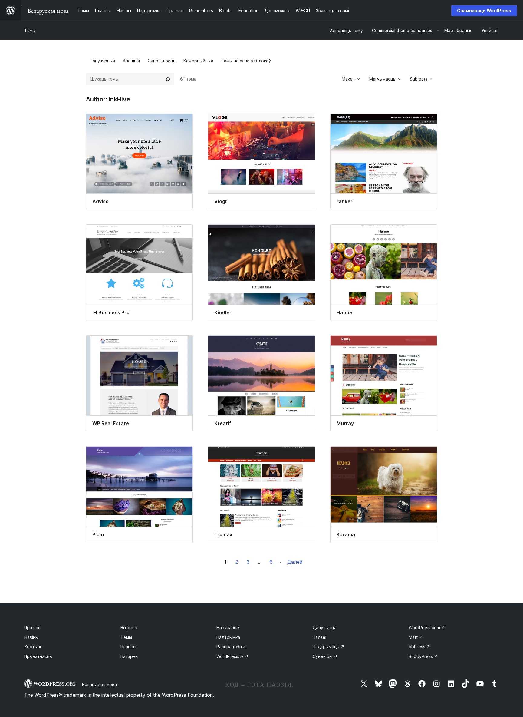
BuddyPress (423, 656)
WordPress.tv (232, 656)
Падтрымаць (328, 646)
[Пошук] (168, 79)
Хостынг (33, 646)
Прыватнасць (38, 656)
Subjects (418, 78)
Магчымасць (382, 78)
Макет (348, 78)
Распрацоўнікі (231, 646)
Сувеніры (325, 656)
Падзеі (319, 637)
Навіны (31, 637)
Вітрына (128, 627)
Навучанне (227, 627)
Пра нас (32, 627)
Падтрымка (228, 637)
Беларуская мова (99, 684)
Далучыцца (325, 627)
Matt (416, 637)
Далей (294, 562)
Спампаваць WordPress (484, 10)
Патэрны (129, 656)
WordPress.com (427, 627)
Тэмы (30, 30)
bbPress (419, 646)
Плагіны (128, 646)
